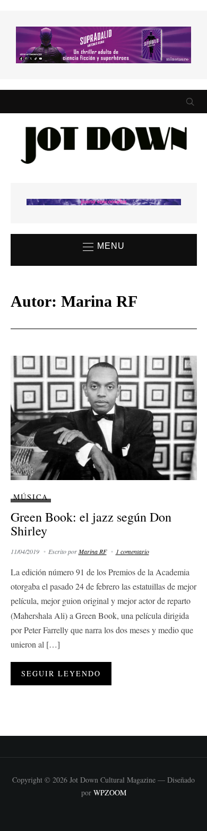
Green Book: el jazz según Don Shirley (91, 523)
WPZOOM (109, 792)
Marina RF (93, 551)
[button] (104, 247)
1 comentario (132, 551)
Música (30, 497)
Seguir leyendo (61, 673)
